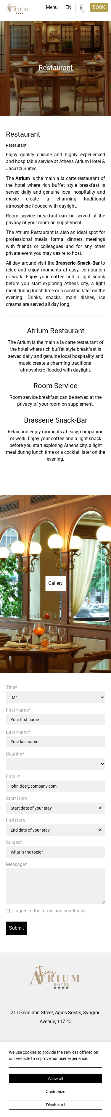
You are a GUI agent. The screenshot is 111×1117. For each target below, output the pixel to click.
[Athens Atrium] (17, 10)
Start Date (16, 798)
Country (15, 754)
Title (11, 687)
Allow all (55, 1078)
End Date (15, 820)
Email (13, 776)
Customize (55, 1091)
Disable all (55, 1104)
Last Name (18, 732)
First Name (18, 710)
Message (16, 864)
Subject (14, 842)
